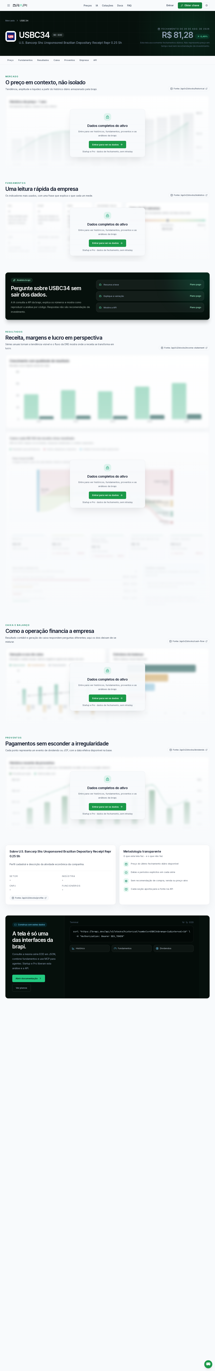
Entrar (170, 5)
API (95, 60)
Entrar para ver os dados (105, 144)
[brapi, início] (20, 5)
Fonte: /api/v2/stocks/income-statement (184, 347)
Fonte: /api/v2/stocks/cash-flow (188, 641)
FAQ (129, 5)
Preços (88, 5)
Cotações (107, 5)
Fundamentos (25, 60)
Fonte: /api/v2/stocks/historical (189, 88)
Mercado (10, 20)
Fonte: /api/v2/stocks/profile (29, 898)
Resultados (43, 60)
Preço (10, 60)
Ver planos (21, 987)
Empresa (84, 60)
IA (97, 5)
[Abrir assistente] (208, 1364)
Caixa (57, 60)
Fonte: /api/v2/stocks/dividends (188, 750)
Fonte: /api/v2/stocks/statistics (189, 195)
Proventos (69, 60)
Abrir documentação (27, 978)
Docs (120, 5)
